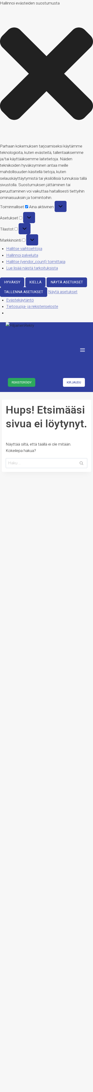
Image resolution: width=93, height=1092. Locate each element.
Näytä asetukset (67, 282)
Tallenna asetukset (23, 292)
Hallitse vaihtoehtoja (24, 248)
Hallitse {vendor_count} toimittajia (35, 261)
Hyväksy (12, 282)
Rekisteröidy (21, 382)
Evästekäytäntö (20, 300)
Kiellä (35, 282)
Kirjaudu (74, 382)
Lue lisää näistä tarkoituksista (32, 268)
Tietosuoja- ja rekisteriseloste (32, 306)
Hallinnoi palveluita (22, 255)
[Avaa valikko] (82, 350)
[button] (46, 74)
